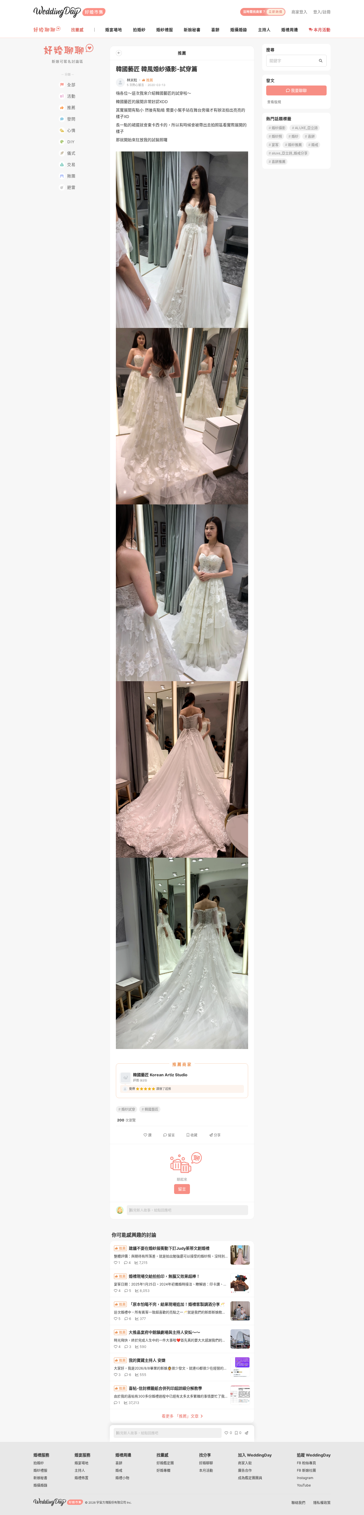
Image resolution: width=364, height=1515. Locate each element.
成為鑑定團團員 (250, 1478)
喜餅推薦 (279, 161)
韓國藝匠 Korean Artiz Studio (160, 1074)
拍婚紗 (38, 1463)
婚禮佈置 (81, 1478)
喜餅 (311, 136)
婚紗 (294, 136)
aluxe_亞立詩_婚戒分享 (290, 153)
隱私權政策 (322, 1502)
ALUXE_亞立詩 (306, 128)
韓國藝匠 (151, 1109)
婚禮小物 (122, 1478)
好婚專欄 (163, 1470)
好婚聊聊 (206, 1463)
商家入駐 (245, 1463)
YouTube (304, 1485)
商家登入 (299, 12)
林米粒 (132, 80)
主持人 (80, 1470)
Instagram (305, 1478)
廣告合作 (245, 1470)
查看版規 (274, 102)
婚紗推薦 (295, 145)
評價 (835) (140, 1080)
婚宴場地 (81, 1463)
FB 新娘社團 (306, 1470)
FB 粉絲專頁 (306, 1463)
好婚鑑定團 (165, 1463)
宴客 (275, 145)
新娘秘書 (40, 1478)
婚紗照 (277, 136)
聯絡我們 (298, 1502)
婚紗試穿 (128, 1109)
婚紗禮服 (40, 1470)
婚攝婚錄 (40, 1485)
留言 (171, 1135)
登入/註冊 (322, 12)
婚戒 (314, 145)
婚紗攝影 (279, 128)
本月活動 (322, 29)
